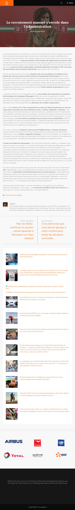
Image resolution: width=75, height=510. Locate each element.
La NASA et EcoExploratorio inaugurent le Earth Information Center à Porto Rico (35, 292)
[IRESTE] (6, 3)
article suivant (47, 221)
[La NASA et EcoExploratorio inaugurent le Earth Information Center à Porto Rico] (36, 289)
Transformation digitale (13, 195)
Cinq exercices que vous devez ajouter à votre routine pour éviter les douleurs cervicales (54, 231)
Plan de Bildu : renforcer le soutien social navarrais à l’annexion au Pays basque (21, 231)
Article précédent (26, 221)
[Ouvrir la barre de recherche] (61, 3)
